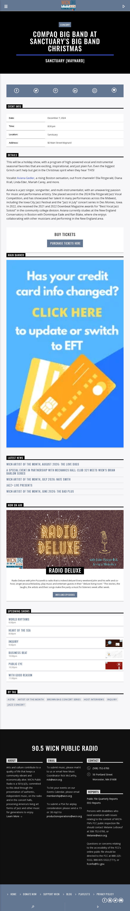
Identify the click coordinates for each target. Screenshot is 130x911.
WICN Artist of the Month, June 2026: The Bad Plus (40, 491)
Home (13, 894)
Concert (65, 24)
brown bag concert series (64, 699)
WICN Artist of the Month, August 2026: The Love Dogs (42, 464)
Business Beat (18, 653)
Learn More (13, 816)
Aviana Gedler (25, 178)
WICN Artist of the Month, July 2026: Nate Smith (38, 479)
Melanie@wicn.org (97, 835)
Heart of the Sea (20, 630)
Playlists (84, 894)
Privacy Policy (105, 894)
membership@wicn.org (59, 795)
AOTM (11, 699)
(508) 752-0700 (101, 768)
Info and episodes (65, 594)
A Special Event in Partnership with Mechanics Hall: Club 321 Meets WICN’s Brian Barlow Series (60, 472)
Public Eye (15, 664)
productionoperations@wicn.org (64, 816)
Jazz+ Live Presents (19, 485)
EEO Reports (94, 802)
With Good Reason (20, 675)
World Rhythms (19, 619)
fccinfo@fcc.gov (95, 864)
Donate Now (30, 894)
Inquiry (13, 642)
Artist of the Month (31, 699)
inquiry (112, 699)
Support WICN (51, 894)
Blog (69, 894)
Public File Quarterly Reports (102, 798)
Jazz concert (16, 704)
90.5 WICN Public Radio (65, 748)
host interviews (94, 699)
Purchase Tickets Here (65, 243)
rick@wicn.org (54, 779)
